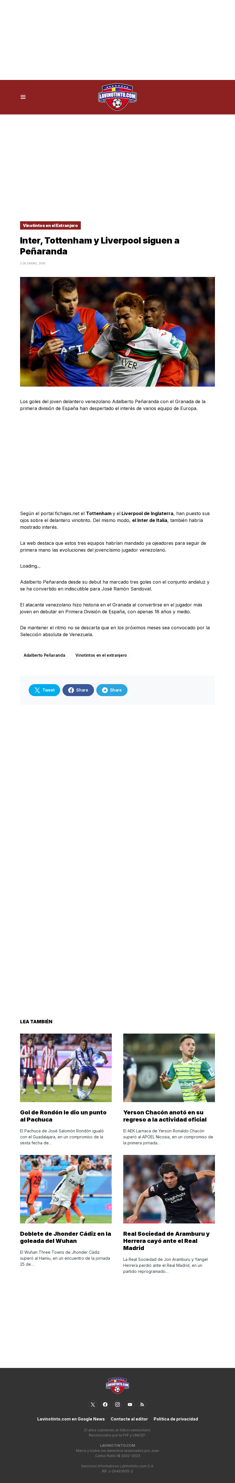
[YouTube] (129, 1404)
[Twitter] (92, 1404)
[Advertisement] (117, 40)
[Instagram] (117, 1404)
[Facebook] (105, 1404)
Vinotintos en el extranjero (101, 655)
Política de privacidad (176, 1418)
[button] (23, 97)
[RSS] (142, 1404)
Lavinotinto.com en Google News (71, 1418)
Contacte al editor (129, 1418)
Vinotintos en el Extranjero (50, 225)
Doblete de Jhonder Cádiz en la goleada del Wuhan (65, 1237)
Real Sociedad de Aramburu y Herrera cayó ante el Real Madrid (166, 1240)
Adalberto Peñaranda (44, 655)
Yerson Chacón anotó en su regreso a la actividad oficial (165, 1116)
